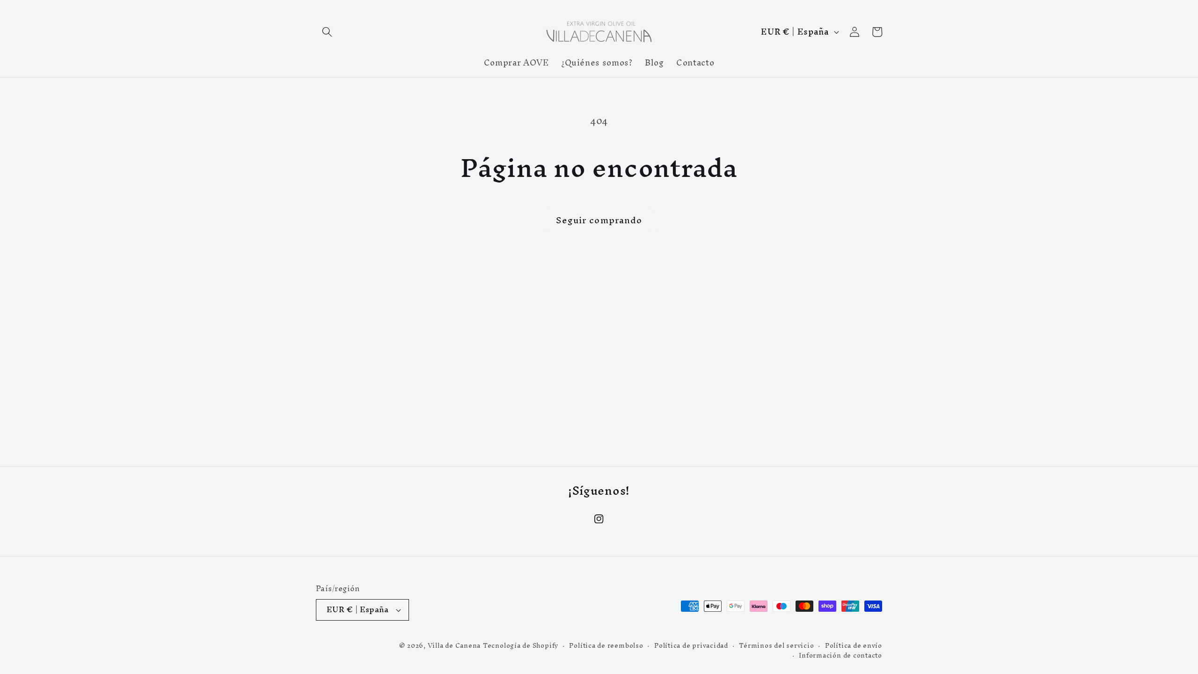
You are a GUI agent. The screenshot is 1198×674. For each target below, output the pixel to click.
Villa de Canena (454, 645)
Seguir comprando (599, 220)
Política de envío (853, 646)
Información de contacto (840, 655)
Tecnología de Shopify (520, 645)
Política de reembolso (606, 646)
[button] (327, 32)
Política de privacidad (691, 646)
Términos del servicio (776, 646)
